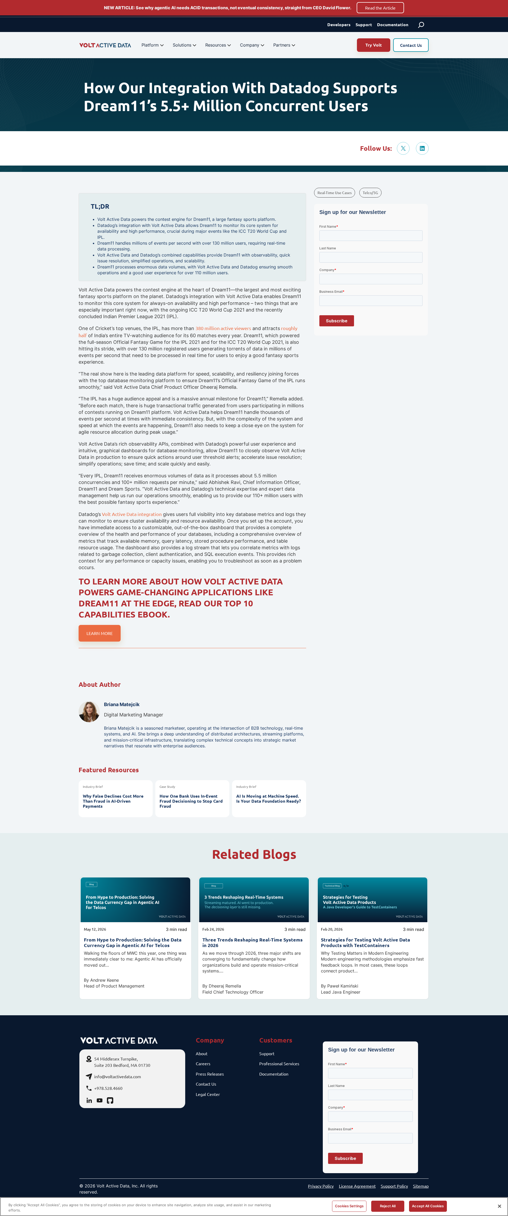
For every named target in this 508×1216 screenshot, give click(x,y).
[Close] (499, 1206)
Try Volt (373, 45)
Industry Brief (93, 786)
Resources (215, 45)
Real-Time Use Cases (335, 192)
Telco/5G (370, 192)
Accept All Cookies (428, 1206)
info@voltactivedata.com (117, 1076)
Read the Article (380, 7)
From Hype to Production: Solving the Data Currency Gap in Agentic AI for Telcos (133, 942)
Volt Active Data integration (131, 514)
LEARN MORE (100, 633)
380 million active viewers (223, 328)
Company (249, 45)
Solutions (182, 45)
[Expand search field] (421, 24)
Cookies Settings (349, 1206)
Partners (281, 45)
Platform (150, 45)
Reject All (388, 1206)
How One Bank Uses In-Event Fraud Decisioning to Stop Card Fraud (191, 801)
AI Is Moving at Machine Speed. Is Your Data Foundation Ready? (268, 798)
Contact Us (411, 45)
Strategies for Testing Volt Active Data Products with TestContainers (365, 942)
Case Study (167, 786)
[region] (254, 1206)
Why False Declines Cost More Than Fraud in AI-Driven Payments (113, 801)
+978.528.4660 (108, 1088)
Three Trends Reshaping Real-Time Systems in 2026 (252, 942)
